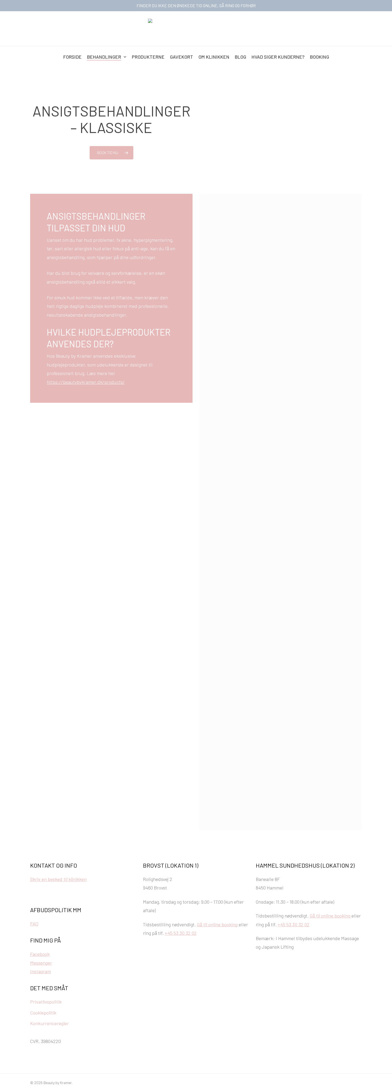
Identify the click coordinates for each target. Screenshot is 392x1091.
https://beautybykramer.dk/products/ (86, 382)
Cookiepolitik (43, 1013)
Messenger (41, 963)
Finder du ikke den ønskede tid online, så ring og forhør (196, 5)
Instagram (40, 971)
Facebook (40, 954)
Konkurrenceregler (49, 1023)
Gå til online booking (218, 924)
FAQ (34, 924)
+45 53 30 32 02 (181, 933)
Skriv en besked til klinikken (58, 879)
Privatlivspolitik (46, 1002)
